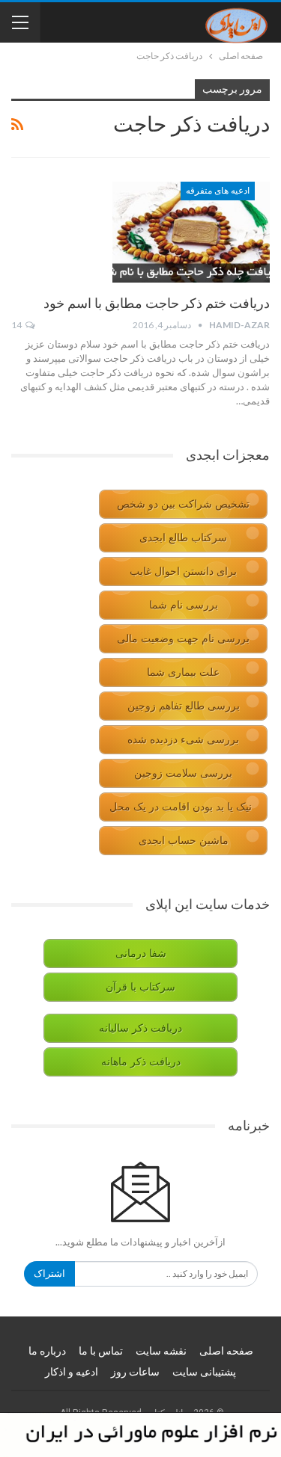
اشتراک (49, 1273)
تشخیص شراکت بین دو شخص (183, 504)
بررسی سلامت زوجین (183, 773)
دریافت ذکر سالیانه (140, 1028)
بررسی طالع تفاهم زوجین (183, 706)
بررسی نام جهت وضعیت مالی (183, 638)
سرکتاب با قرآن (140, 987)
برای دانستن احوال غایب (183, 571)
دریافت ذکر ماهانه (141, 1062)
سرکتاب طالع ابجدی (183, 537)
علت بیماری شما (183, 672)
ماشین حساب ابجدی (184, 840)
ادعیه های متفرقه (218, 190)
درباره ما (47, 1351)
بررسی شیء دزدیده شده (183, 739)
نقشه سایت (161, 1351)
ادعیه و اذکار (71, 1372)
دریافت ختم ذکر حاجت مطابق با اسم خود (156, 303)
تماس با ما (101, 1351)
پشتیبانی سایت (204, 1372)
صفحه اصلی (226, 1351)
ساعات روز (135, 1372)
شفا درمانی (140, 953)
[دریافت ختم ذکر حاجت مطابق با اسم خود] (191, 232)
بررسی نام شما (183, 605)
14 (17, 324)
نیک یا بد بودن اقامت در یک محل (180, 807)
